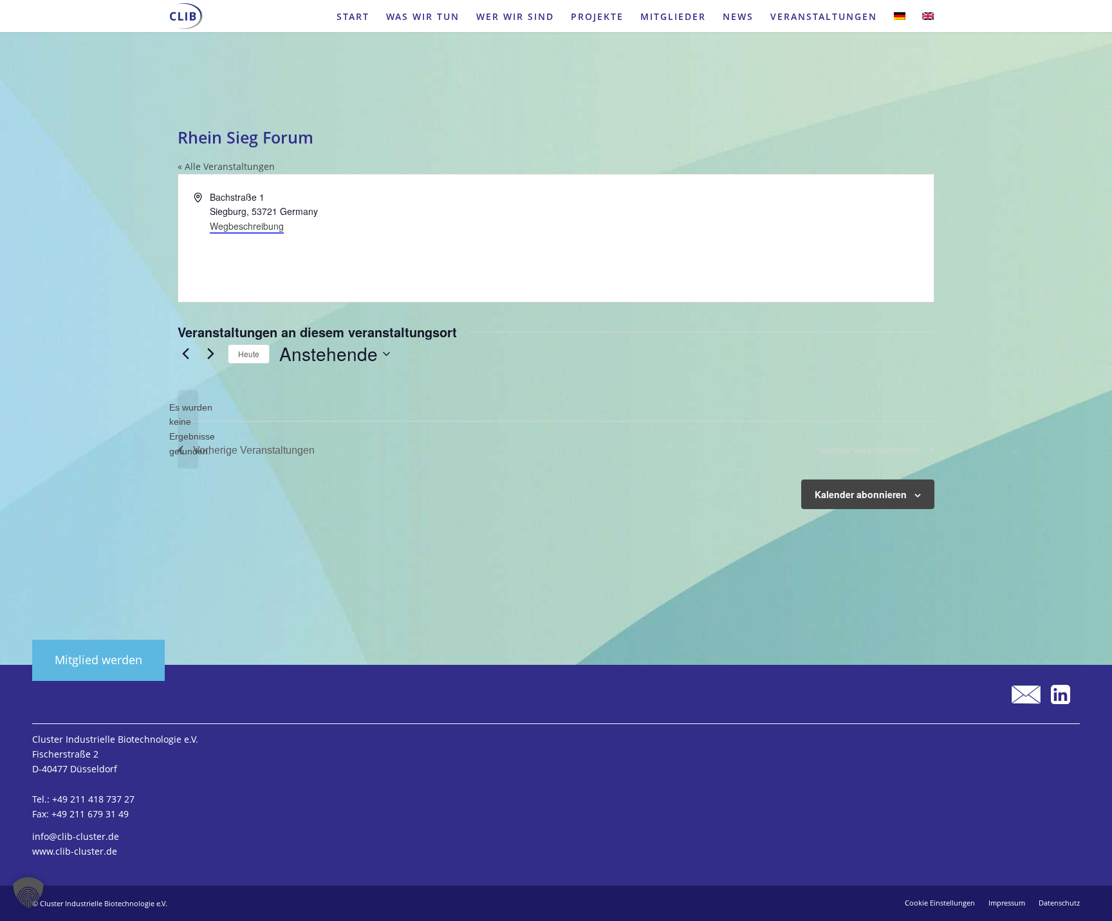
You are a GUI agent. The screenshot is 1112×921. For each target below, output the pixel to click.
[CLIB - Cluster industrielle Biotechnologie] (186, 16)
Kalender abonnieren (861, 494)
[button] (28, 892)
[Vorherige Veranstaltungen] (185, 354)
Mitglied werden (98, 659)
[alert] (188, 429)
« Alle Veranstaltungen (226, 166)
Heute (248, 353)
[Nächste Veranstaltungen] (210, 354)
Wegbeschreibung (247, 225)
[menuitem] (353, 16)
